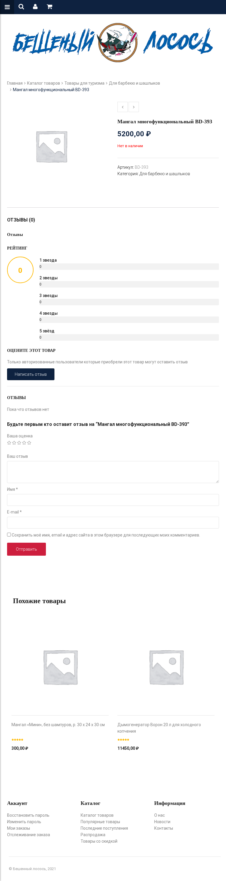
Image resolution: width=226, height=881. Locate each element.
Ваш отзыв (17, 456)
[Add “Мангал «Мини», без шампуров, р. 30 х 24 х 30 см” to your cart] (60, 661)
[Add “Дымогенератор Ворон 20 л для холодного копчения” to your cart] (166, 661)
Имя (12, 489)
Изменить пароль (24, 821)
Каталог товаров (43, 83)
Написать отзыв (31, 374)
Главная (15, 83)
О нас (159, 815)
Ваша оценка (20, 436)
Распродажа (93, 834)
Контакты (163, 828)
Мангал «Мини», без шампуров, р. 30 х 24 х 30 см (58, 724)
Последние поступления (104, 828)
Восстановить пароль (28, 815)
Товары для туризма (84, 83)
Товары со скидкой (99, 841)
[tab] (24, 219)
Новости (162, 821)
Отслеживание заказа (28, 834)
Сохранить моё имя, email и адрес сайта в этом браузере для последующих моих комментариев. (106, 535)
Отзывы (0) (21, 220)
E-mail (14, 512)
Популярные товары (100, 821)
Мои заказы (18, 828)
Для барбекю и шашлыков (134, 83)
